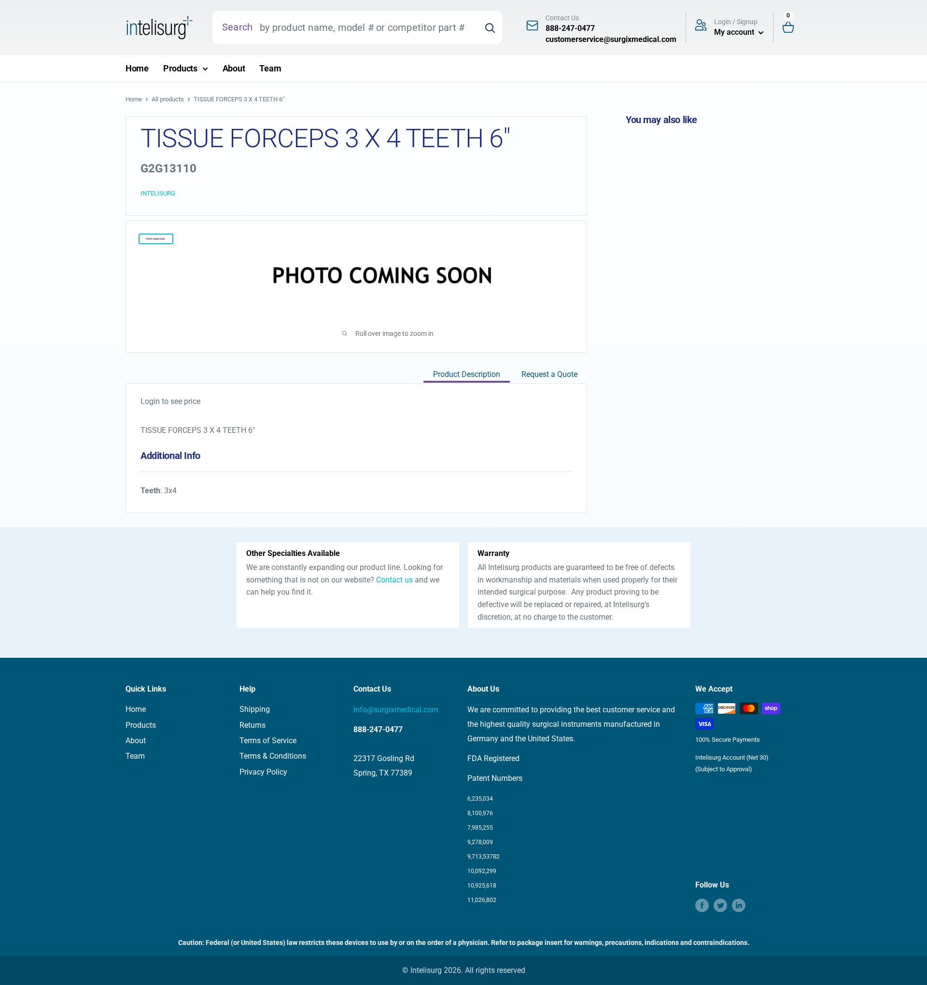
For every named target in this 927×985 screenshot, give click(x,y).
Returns (252, 725)
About (234, 68)
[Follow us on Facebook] (702, 905)
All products (168, 99)
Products (180, 68)
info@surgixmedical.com (395, 709)
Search (237, 27)
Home (137, 68)
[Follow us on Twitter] (720, 905)
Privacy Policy (263, 772)
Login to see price (170, 401)
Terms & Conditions (272, 756)
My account (735, 32)
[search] (365, 27)
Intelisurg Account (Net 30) (732, 757)
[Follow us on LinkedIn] (738, 905)
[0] (792, 27)
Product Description (466, 374)
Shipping (254, 709)
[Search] (490, 27)
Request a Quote (549, 374)
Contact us (394, 579)
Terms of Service (267, 740)
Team (270, 68)
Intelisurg (157, 193)
